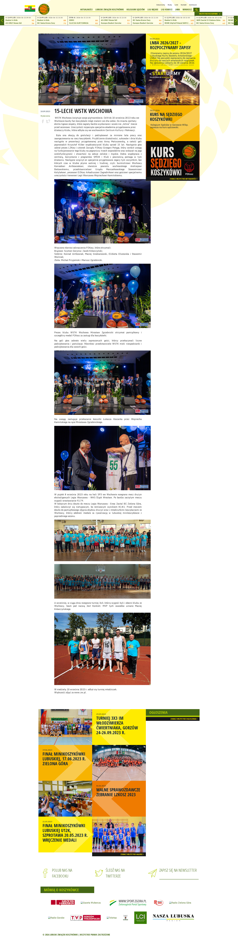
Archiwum (193, 5)
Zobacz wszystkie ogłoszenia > (184, 719)
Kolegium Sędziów (136, 9)
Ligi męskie (153, 9)
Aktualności (86, 9)
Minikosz (187, 9)
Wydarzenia (45, 115)
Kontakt (183, 5)
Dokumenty (160, 5)
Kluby (170, 5)
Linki (176, 5)
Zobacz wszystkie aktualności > (184, 178)
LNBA (177, 9)
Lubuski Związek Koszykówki (109, 9)
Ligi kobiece (166, 9)
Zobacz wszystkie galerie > (132, 854)
